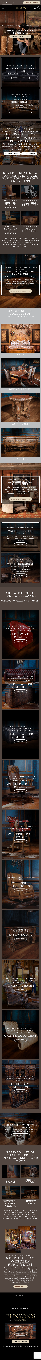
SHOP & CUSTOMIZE (20, 1308)
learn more (20, 1286)
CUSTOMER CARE (20, 1302)
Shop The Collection (20, 291)
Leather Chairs (12, 153)
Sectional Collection (20, 111)
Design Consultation (20, 36)
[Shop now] (20, 734)
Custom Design (31, 2)
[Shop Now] (20, 634)
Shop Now (20, 544)
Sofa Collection (20, 78)
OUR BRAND (20, 1295)
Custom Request (20, 1135)
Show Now (20, 575)
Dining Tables (29, 153)
